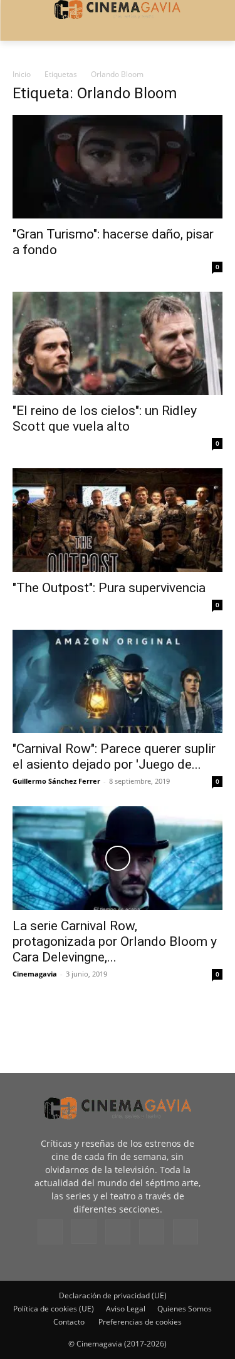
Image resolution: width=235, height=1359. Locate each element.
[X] (151, 1231)
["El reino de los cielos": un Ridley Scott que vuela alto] (117, 343)
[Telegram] (117, 1231)
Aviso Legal (125, 1308)
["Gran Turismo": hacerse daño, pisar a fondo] (117, 166)
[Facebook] (50, 1231)
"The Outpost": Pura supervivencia (109, 587)
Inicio (22, 74)
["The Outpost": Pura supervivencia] (117, 520)
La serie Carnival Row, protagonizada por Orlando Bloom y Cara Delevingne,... (115, 941)
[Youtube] (185, 1231)
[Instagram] (84, 1231)
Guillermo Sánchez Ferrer (56, 781)
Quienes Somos (184, 1308)
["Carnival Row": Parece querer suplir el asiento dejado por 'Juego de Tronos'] (117, 681)
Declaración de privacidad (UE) (113, 1295)
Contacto (69, 1321)
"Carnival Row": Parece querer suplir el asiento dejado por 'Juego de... (114, 756)
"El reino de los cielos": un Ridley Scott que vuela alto (105, 418)
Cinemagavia (35, 973)
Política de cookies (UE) (53, 1308)
